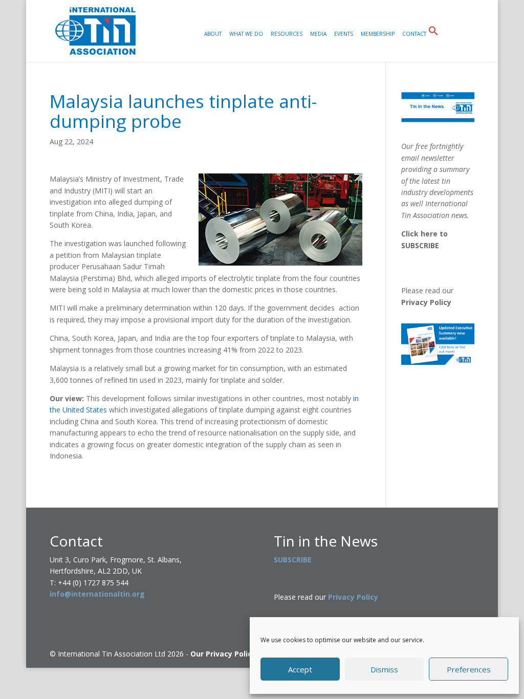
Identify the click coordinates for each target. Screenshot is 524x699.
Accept (300, 669)
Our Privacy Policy (223, 654)
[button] (433, 44)
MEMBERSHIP (378, 34)
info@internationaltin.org (97, 594)
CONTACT (414, 34)
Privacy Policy (426, 302)
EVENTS (343, 34)
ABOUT (213, 34)
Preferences (469, 669)
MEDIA (318, 34)
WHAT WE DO (246, 34)
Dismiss (384, 669)
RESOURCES (286, 34)
